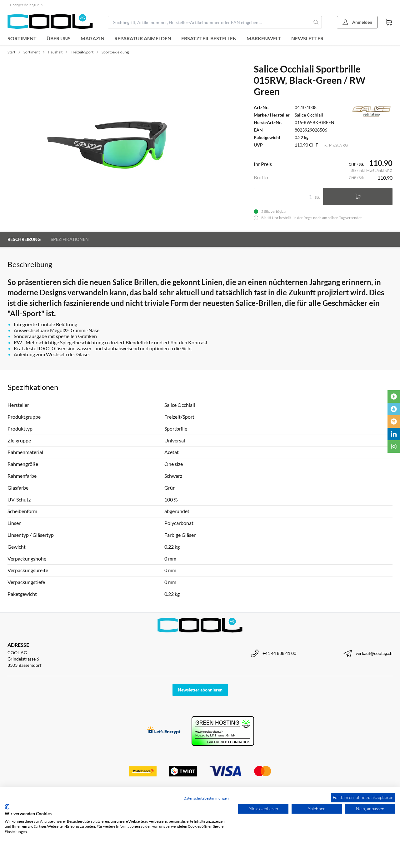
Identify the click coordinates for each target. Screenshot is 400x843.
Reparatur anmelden (142, 38)
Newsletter (307, 38)
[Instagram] (394, 446)
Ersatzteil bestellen (209, 38)
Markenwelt (264, 38)
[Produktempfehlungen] (394, 409)
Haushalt (55, 52)
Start (11, 52)
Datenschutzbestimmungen (206, 798)
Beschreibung (24, 239)
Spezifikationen (70, 239)
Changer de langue (24, 4)
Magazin (92, 38)
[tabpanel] (111, 141)
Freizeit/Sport (82, 52)
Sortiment (22, 38)
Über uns (59, 38)
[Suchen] (316, 22)
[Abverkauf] (394, 421)
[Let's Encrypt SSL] (164, 731)
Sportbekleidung (115, 52)
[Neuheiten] (394, 396)
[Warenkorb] (388, 22)
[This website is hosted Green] (223, 731)
